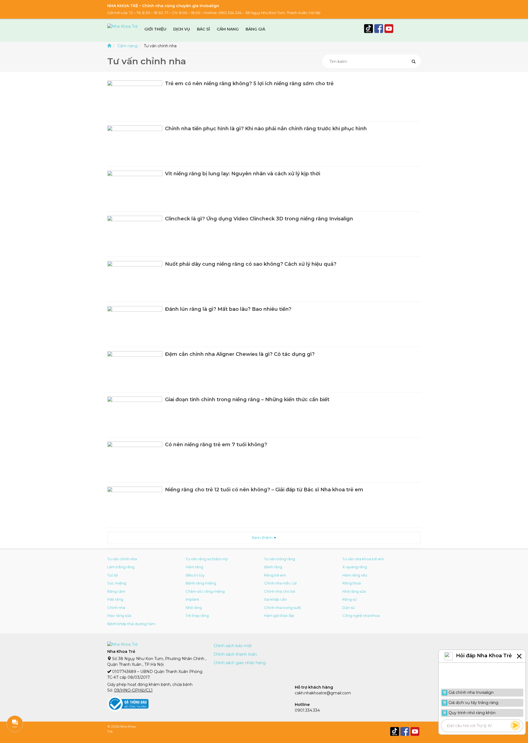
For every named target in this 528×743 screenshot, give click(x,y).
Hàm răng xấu (354, 575)
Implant (192, 599)
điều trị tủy (195, 575)
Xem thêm (263, 537)
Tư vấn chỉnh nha (122, 559)
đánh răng (273, 567)
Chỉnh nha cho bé (279, 591)
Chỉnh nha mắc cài (280, 583)
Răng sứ (349, 599)
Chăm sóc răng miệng (205, 591)
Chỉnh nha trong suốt (282, 607)
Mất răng (115, 599)
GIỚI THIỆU (155, 29)
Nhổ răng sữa (354, 591)
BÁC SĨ (203, 29)
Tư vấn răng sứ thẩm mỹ (207, 559)
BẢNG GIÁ (255, 29)
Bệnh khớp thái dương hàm (131, 624)
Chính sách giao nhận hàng (240, 662)
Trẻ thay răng (197, 615)
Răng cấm (116, 591)
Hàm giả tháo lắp (279, 615)
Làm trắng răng (120, 567)
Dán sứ (348, 607)
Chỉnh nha (116, 607)
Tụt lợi (112, 575)
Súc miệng (116, 583)
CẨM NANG (228, 29)
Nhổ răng (194, 607)
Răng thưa (351, 583)
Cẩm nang (127, 45)
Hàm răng (194, 567)
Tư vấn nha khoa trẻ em (363, 559)
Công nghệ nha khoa (361, 615)
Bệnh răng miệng (201, 583)
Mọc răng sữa (119, 615)
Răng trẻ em (275, 575)
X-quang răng (354, 567)
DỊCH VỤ (181, 29)
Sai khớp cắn (275, 599)
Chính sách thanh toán (235, 654)
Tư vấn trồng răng (279, 559)
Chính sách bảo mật (233, 645)
